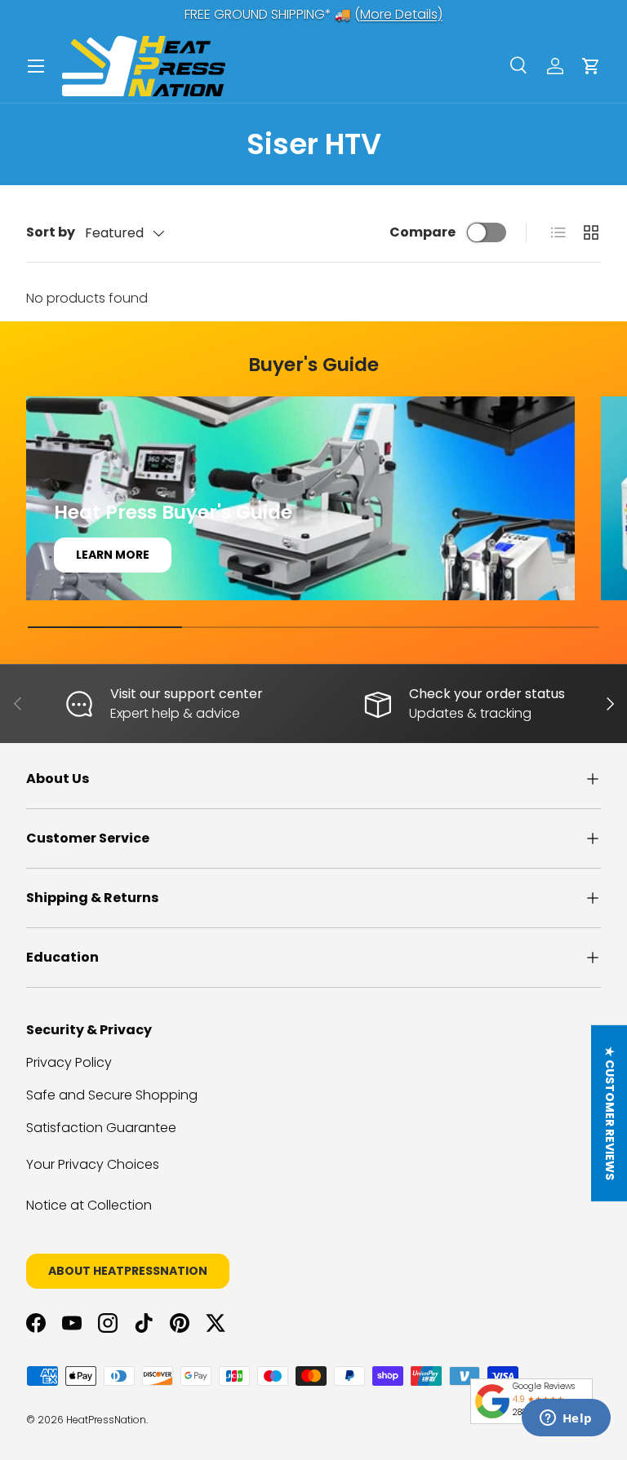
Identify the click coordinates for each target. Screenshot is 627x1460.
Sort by (50, 232)
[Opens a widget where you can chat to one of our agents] (566, 1419)
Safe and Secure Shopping (112, 1095)
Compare (422, 232)
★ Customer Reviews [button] (610, 1112)
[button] (591, 66)
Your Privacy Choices (92, 1164)
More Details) (401, 14)
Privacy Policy (69, 1062)
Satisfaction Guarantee (101, 1127)
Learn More (112, 554)
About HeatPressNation (127, 1271)
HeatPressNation (106, 1420)
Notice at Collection (89, 1205)
